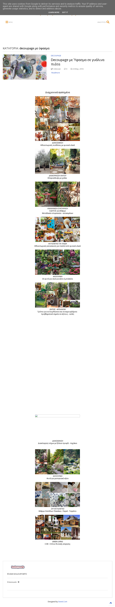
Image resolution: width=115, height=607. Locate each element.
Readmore (55, 73)
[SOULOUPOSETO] (57, 15)
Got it (65, 12)
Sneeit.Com (62, 601)
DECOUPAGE (56, 55)
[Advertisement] (57, 35)
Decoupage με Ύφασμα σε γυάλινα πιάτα (77, 61)
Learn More (53, 12)
